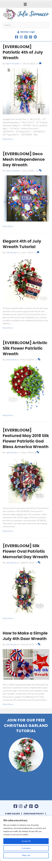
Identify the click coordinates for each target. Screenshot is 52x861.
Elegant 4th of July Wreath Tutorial (22, 244)
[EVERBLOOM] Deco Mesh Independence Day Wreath (24, 159)
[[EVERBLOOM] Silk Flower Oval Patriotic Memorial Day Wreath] (26, 590)
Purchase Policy (34, 813)
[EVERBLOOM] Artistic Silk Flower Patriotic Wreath (25, 348)
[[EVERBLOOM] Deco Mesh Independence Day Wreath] (26, 198)
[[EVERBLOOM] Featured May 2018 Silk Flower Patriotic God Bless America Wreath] (26, 480)
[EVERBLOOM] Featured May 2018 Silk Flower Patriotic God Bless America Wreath (26, 438)
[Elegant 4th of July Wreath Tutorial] (26, 280)
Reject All (26, 855)
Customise (26, 848)
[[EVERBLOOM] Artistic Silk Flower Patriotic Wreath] (26, 387)
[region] (26, 838)
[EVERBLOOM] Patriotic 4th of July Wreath (23, 52)
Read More (8, 139)
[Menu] (25, 4)
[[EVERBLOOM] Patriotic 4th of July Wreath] (26, 91)
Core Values (12, 813)
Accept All (26, 841)
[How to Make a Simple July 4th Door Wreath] (26, 664)
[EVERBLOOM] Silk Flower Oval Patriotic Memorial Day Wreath (25, 551)
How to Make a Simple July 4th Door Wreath (25, 636)
